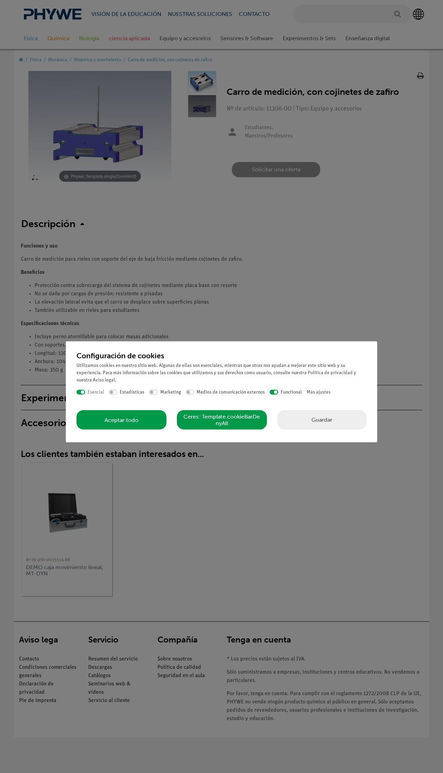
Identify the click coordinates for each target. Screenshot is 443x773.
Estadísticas (132, 392)
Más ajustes (319, 392)
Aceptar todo (121, 419)
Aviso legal (104, 380)
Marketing (170, 392)
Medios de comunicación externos (231, 392)
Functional (291, 392)
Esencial (96, 392)
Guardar (321, 419)
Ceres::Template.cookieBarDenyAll (221, 419)
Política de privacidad (330, 372)
